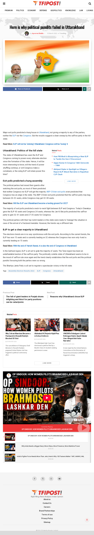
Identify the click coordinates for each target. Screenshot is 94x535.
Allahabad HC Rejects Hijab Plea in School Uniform (46, 334)
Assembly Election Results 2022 (21, 271)
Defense (43, 10)
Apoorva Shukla (37, 33)
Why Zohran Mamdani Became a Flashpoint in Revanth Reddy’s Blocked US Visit (18, 336)
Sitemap (47, 522)
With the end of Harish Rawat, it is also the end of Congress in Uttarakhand (45, 246)
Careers (47, 507)
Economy (32, 10)
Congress (27, 135)
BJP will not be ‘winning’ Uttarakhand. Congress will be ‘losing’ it (40, 144)
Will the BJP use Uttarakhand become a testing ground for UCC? (40, 203)
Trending (62, 33)
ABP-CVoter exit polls (56, 192)
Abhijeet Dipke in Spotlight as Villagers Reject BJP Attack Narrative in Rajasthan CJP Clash (71, 172)
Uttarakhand (44, 132)
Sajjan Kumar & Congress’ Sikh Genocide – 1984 (71, 164)
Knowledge (70, 10)
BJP (14, 135)
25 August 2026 (12, 341)
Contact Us (47, 503)
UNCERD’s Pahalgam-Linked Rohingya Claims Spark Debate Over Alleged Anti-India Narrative (75, 337)
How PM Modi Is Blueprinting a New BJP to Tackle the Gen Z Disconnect (71, 157)
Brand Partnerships (47, 511)
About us (47, 499)
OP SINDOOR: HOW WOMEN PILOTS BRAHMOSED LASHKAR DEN (47, 429)
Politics (20, 10)
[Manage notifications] (87, 520)
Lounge (90, 10)
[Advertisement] (47, 111)
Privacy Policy (47, 518)
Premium (9, 10)
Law (81, 10)
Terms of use (47, 514)
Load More (71, 181)
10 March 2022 (52, 33)
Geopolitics (56, 10)
